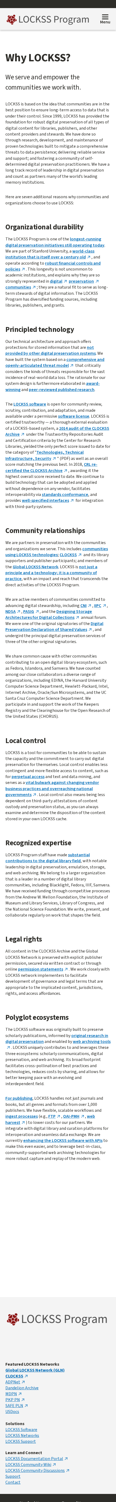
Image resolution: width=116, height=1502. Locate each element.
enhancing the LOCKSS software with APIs (63, 1141)
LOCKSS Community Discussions (35, 1470)
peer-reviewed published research (61, 390)
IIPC (97, 606)
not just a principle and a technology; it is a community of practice (51, 573)
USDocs (12, 1412)
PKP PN (12, 1400)
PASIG (28, 612)
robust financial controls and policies (53, 266)
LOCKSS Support (20, 1441)
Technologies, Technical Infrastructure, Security (44, 455)
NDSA (10, 612)
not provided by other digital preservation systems (50, 350)
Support (13, 1476)
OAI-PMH (71, 1116)
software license (73, 416)
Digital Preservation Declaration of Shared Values (54, 627)
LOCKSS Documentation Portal (34, 1459)
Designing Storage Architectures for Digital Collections (48, 614)
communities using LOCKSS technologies (56, 552)
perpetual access (28, 777)
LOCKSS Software (21, 1430)
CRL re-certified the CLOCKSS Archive (51, 467)
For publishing (18, 1098)
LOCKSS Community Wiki (28, 1465)
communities (18, 287)
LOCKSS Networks (22, 1436)
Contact (13, 1482)
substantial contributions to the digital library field (47, 858)
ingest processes (21, 1116)
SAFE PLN (14, 1406)
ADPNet (12, 1382)
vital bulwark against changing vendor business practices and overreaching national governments (52, 789)
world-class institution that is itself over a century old (49, 254)
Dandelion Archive (22, 1388)
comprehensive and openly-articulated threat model (54, 362)
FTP (52, 1116)
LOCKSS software (29, 404)
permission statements (40, 969)
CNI (83, 606)
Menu (105, 22)
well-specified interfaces (45, 500)
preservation (81, 281)
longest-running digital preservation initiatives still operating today (54, 242)
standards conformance (65, 495)
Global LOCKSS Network (35, 567)
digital (56, 281)
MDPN (11, 1394)
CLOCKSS (68, 555)
